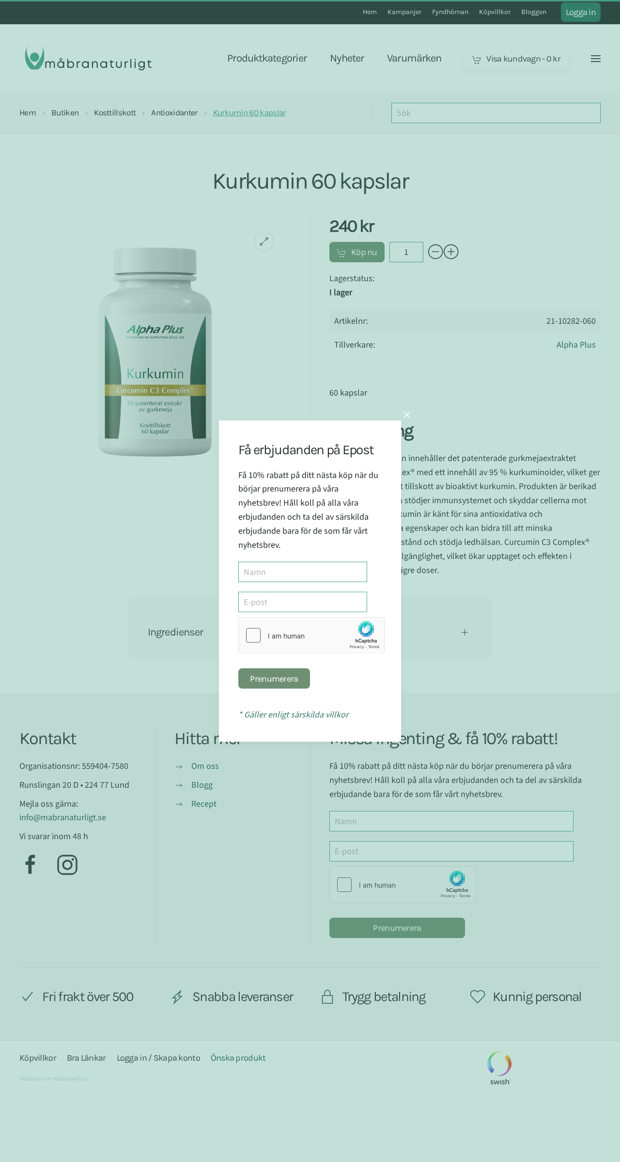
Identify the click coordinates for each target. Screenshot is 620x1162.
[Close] (407, 414)
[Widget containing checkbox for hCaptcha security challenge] (311, 635)
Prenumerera (274, 678)
